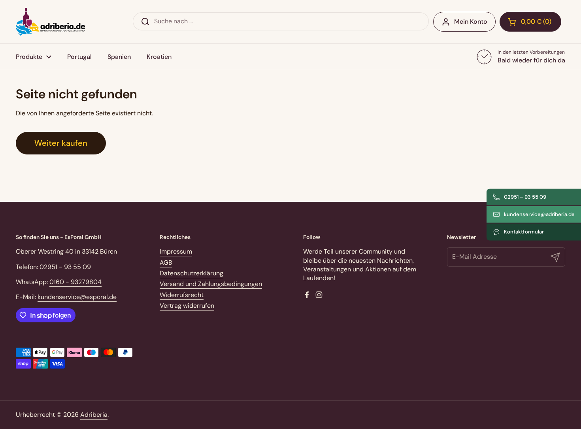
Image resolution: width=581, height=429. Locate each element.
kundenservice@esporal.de (77, 297)
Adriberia (94, 414)
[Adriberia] (50, 22)
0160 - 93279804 (75, 282)
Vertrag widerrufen (187, 305)
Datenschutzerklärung (191, 273)
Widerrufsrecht (182, 295)
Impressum (176, 251)
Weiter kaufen (60, 143)
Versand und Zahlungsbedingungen (211, 284)
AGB (166, 262)
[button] (530, 22)
